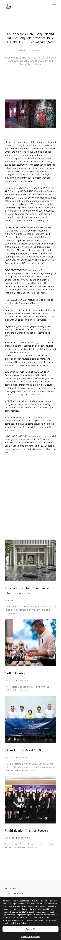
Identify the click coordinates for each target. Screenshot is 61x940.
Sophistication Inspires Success (26, 830)
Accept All (30, 929)
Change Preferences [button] (30, 936)
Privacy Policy (19, 923)
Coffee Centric (15, 673)
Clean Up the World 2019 (23, 750)
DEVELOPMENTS (14, 893)
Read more (26, 613)
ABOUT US (10, 888)
